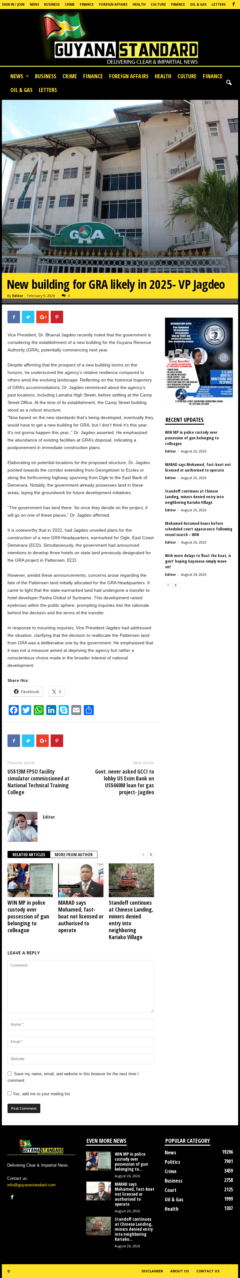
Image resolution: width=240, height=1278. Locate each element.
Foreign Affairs (113, 4)
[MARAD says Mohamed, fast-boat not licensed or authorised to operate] (80, 880)
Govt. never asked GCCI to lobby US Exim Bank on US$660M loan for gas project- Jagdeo (124, 781)
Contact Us (208, 1271)
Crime (70, 4)
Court (171, 1190)
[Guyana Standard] (120, 39)
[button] (229, 83)
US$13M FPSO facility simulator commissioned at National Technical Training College (38, 781)
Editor (17, 295)
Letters (219, 4)
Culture (158, 4)
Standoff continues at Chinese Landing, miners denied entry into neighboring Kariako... (134, 1229)
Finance (87, 4)
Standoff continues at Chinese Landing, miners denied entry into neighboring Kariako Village (131, 920)
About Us (179, 1271)
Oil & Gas (198, 4)
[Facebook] (233, 4)
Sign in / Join (13, 4)
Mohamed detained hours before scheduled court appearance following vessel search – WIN (198, 528)
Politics (172, 1161)
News (34, 4)
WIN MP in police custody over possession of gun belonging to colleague (28, 916)
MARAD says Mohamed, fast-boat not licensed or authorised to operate (80, 916)
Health (139, 4)
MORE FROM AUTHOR (74, 854)
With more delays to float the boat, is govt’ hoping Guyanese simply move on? (198, 561)
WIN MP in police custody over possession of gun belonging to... (131, 1161)
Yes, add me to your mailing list (41, 1093)
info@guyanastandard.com (31, 1185)
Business (52, 4)
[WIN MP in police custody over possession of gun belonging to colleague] (30, 880)
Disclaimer (152, 1271)
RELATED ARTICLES (28, 854)
